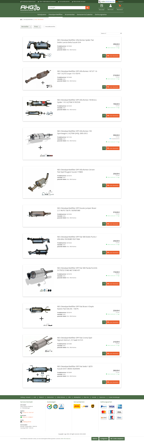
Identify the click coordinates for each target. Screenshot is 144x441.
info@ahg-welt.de (26, 421)
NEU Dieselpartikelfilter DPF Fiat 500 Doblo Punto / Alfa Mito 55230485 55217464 (77, 238)
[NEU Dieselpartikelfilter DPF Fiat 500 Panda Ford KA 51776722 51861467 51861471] (39, 280)
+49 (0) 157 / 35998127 (27, 417)
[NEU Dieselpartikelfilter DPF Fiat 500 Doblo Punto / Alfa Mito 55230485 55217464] (39, 246)
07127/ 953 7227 (110, 1)
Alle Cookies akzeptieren (117, 438)
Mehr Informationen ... (66, 438)
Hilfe (69, 397)
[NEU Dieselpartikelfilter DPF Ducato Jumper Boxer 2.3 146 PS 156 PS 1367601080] (39, 213)
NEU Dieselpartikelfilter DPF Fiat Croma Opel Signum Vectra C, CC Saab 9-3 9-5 (74, 339)
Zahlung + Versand (25, 397)
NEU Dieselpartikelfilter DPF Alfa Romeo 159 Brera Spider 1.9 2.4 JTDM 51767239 (76, 101)
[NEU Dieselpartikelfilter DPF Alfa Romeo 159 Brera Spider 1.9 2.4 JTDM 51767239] (39, 109)
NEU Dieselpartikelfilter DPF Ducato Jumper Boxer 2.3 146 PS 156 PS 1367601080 (76, 209)
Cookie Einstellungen (114, 397)
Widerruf (41, 397)
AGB (35, 397)
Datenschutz (50, 397)
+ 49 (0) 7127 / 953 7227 (28, 412)
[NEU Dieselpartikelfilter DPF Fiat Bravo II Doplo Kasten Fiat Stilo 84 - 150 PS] (39, 316)
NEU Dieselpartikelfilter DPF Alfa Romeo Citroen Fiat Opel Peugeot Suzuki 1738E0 (76, 171)
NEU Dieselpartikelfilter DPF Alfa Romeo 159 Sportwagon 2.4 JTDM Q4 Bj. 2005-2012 (74, 132)
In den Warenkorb (113, 56)
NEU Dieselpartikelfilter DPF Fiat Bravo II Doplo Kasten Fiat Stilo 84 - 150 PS (75, 307)
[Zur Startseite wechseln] (30, 8)
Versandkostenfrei (50, 26)
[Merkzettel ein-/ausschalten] (104, 56)
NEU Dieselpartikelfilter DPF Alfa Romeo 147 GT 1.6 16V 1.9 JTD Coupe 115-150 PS (77, 72)
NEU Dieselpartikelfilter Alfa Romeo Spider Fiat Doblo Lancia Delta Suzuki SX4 (75, 41)
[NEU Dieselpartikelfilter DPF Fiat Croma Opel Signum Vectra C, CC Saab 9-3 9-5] (39, 345)
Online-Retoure (61, 397)
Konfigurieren (104, 438)
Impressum (102, 397)
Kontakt (94, 397)
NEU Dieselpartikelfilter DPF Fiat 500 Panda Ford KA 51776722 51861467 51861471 (77, 269)
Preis (36, 27)
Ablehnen (95, 438)
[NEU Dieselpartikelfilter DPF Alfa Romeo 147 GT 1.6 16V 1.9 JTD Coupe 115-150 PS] (39, 79)
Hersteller (25, 27)
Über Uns (86, 397)
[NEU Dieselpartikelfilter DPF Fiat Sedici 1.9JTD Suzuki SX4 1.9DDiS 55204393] (39, 375)
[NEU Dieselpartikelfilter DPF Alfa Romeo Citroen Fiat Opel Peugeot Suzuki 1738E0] (39, 182)
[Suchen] (87, 7)
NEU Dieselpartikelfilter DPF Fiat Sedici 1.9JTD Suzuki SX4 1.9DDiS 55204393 (74, 367)
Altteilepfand (77, 397)
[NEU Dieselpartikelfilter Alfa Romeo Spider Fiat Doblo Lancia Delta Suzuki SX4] (39, 49)
